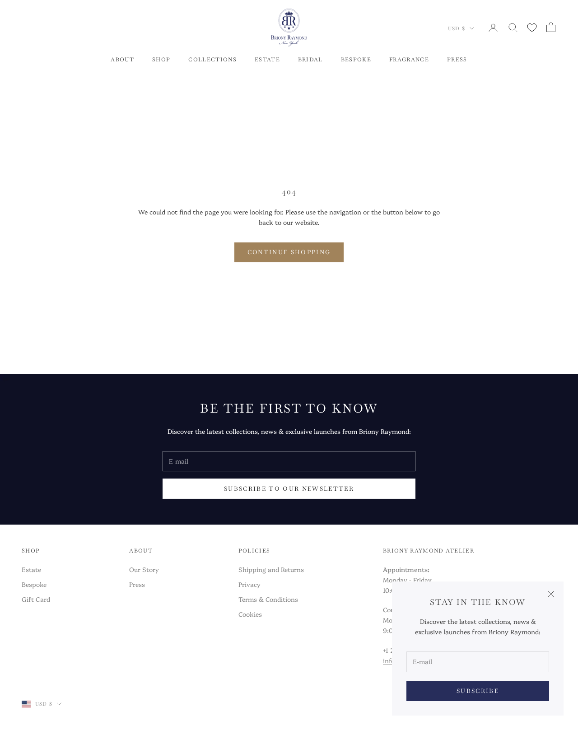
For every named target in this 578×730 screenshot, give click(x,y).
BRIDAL (310, 59)
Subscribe (478, 691)
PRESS (457, 59)
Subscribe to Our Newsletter (289, 489)
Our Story (144, 569)
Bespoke (34, 584)
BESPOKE (356, 59)
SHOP (161, 59)
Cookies (250, 613)
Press (137, 584)
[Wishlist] (531, 27)
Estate (31, 569)
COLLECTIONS (212, 59)
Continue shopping (289, 252)
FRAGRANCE (409, 59)
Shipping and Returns (271, 569)
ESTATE (267, 59)
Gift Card (36, 599)
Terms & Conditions (268, 599)
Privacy (249, 584)
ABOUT (122, 59)
